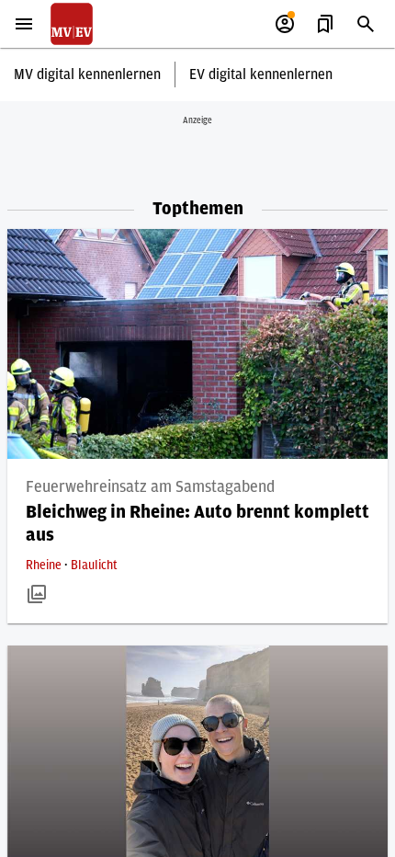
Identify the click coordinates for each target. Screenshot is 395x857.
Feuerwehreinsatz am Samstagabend (150, 487)
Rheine (45, 565)
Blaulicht (94, 565)
